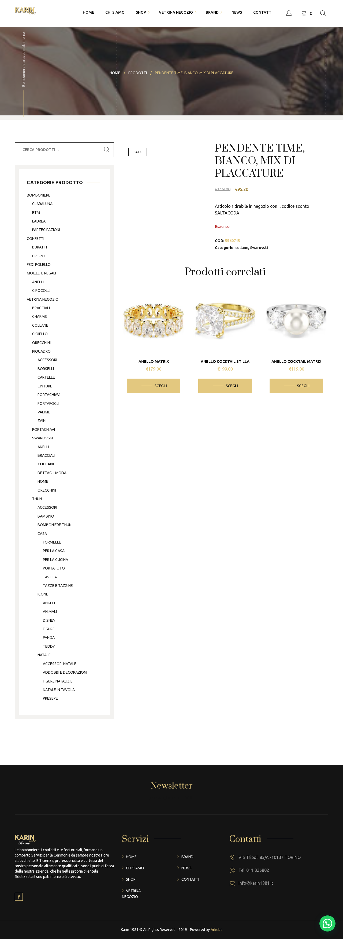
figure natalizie (58, 681)
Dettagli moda (52, 473)
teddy (49, 646)
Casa (42, 533)
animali (50, 611)
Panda (49, 637)
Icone (43, 594)
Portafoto (54, 568)
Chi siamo (135, 868)
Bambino (46, 516)
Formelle (52, 542)
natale (44, 655)
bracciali (41, 308)
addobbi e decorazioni (65, 672)
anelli (38, 282)
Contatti (190, 879)
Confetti (35, 238)
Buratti (39, 247)
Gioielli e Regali (41, 273)
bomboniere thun (55, 525)
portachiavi (49, 395)
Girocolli (41, 290)
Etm (36, 212)
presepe (50, 698)
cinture (45, 386)
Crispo (38, 256)
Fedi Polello (39, 264)
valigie (44, 412)
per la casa (54, 551)
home (43, 481)
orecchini (41, 343)
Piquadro (41, 351)
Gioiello (40, 334)
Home (131, 857)
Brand (187, 857)
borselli (46, 369)
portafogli (48, 403)
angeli (49, 603)
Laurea (39, 221)
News (186, 868)
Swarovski (259, 248)
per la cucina (55, 559)
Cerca (106, 149)
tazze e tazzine (58, 585)
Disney (49, 620)
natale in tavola (59, 690)
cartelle (46, 377)
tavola (50, 577)
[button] (327, 923)
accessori (47, 360)
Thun (37, 499)
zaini (42, 420)
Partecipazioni (46, 230)
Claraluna (42, 204)
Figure (49, 629)
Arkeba (216, 929)
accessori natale (59, 664)
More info (157, 319)
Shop (131, 879)
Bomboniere (38, 195)
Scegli (160, 386)
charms (39, 316)
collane (241, 248)
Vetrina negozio (42, 299)
